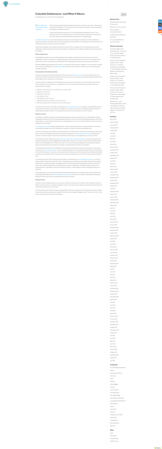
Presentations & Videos (116, 414)
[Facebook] (160, 28)
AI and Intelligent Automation (118, 367)
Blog (133, 4)
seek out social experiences (50, 150)
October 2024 (113, 130)
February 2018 (114, 249)
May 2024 (112, 139)
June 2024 (113, 136)
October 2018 (113, 233)
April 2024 (113, 141)
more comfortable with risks (83, 133)
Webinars (112, 426)
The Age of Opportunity (43, 39)
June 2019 (112, 211)
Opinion (112, 406)
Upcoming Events (114, 423)
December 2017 (114, 255)
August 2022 (113, 186)
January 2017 (113, 285)
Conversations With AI (116, 373)
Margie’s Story (149, 4)
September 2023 (114, 155)
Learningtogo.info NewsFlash (117, 401)
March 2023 (113, 166)
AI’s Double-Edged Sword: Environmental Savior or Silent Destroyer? (117, 55)
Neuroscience (113, 403)
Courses (141, 4)
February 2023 (114, 169)
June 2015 (112, 338)
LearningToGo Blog (59, 17)
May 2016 (112, 308)
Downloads (113, 376)
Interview (112, 387)
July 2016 (112, 302)
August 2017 (113, 266)
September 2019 (114, 202)
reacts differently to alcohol (86, 159)
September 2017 (114, 263)
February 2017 (113, 283)
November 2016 (114, 291)
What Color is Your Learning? (118, 27)
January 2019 (113, 225)
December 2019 (114, 200)
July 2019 (112, 208)
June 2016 (112, 305)
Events (112, 378)
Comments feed (114, 438)
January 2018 (113, 252)
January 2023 (113, 172)
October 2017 (113, 261)
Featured (112, 381)
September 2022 (114, 183)
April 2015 (112, 344)
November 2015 (114, 324)
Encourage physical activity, (42, 126)
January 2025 (113, 125)
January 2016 (113, 319)
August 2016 (113, 299)
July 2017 (112, 269)
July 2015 (112, 335)
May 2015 (112, 341)
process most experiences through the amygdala (72, 139)
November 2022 (114, 177)
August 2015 (113, 333)
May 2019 (112, 213)
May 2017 (112, 274)
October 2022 (113, 180)
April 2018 (113, 244)
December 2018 (114, 227)
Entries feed (113, 435)
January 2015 (113, 349)
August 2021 (113, 194)
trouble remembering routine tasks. (61, 174)
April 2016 (113, 310)
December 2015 (114, 321)
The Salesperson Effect (118, 85)
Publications (113, 417)
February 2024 (114, 147)
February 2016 (114, 316)
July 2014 (112, 360)
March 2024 (113, 144)
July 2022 (112, 188)
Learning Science (114, 392)
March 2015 (113, 346)
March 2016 (113, 313)
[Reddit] (160, 31)
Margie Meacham (41, 17)
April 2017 (112, 277)
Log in (111, 433)
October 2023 (113, 152)
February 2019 (114, 222)
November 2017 (114, 258)
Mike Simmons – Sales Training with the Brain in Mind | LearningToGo (118, 104)
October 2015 (113, 327)
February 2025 (114, 122)
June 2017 (112, 272)
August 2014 (113, 358)
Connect (157, 4)
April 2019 (113, 216)
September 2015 (114, 330)
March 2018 (113, 247)
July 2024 (112, 133)
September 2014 (114, 355)
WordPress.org (114, 441)
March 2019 (113, 219)
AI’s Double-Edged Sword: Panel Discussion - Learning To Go (118, 51)
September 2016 (114, 297)
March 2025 (113, 119)
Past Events (113, 409)
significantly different (60, 66)
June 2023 (113, 161)
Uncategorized (114, 420)
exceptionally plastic (72, 106)
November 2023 (114, 150)
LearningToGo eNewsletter (117, 398)
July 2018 (112, 241)
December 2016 (114, 288)
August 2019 (113, 205)
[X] (160, 24)
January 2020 (113, 197)
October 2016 (113, 294)
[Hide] (161, 34)
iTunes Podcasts (114, 390)
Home (128, 4)
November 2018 (114, 230)
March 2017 (113, 280)
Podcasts (112, 412)
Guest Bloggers (114, 384)
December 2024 (114, 128)
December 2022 (114, 175)
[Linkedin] (160, 21)
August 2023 (113, 158)
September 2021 (114, 191)
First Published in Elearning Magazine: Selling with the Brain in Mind (118, 71)
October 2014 (113, 352)
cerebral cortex (78, 75)
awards (112, 370)
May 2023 (112, 164)
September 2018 (114, 236)
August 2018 (113, 238)
